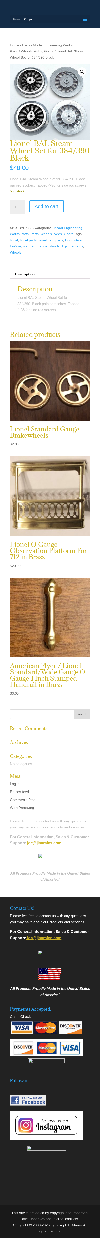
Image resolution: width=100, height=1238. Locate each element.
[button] (82, 71)
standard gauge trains (66, 246)
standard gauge (35, 246)
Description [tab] (25, 274)
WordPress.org (22, 808)
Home (14, 45)
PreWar (15, 246)
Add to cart (46, 206)
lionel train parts (51, 240)
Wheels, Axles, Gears (37, 51)
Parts (26, 45)
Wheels (15, 252)
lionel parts (28, 240)
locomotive (73, 240)
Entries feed (19, 792)
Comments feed (22, 800)
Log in (14, 784)
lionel (14, 240)
